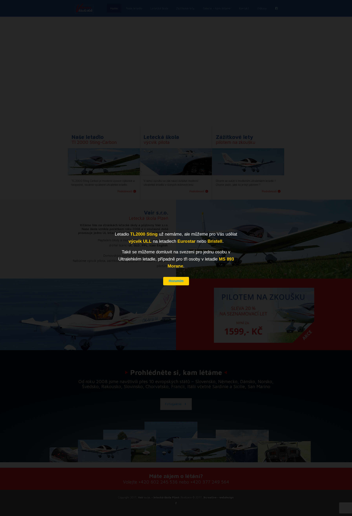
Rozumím (176, 281)
